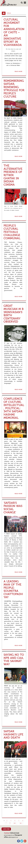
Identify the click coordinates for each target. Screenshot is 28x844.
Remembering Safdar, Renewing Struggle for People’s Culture (14, 88)
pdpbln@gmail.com (13, 837)
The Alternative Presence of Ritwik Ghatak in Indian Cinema (13, 175)
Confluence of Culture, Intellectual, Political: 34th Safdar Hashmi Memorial (14, 408)
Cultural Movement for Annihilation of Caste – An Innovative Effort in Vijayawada (14, 32)
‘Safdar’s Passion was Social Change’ (13, 507)
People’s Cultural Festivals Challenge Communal (12, 232)
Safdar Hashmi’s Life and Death (13, 734)
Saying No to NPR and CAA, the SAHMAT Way (14, 659)
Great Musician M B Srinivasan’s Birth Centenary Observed (14, 313)
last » (21, 823)
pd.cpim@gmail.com (9, 835)
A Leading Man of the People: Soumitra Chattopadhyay (13, 589)
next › (15, 823)
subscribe (6, 829)
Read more (19, 71)
